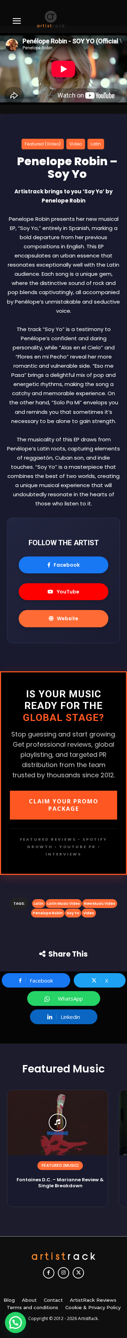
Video (75, 144)
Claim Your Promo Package (63, 805)
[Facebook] (48, 1272)
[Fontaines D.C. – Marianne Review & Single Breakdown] (57, 1122)
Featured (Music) (60, 1165)
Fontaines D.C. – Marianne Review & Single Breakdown (60, 1182)
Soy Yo (73, 913)
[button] (15, 1322)
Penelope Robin (48, 913)
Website (67, 618)
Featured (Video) (43, 144)
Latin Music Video (63, 903)
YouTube (68, 591)
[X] (78, 1272)
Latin (96, 144)
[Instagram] (63, 1272)
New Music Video (99, 903)
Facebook (67, 564)
